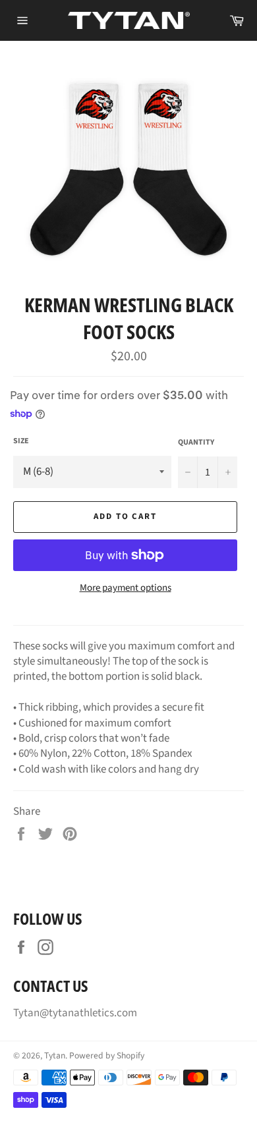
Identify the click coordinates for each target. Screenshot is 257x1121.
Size (21, 441)
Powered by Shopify (106, 1055)
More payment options (125, 588)
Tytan (54, 1055)
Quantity (196, 442)
